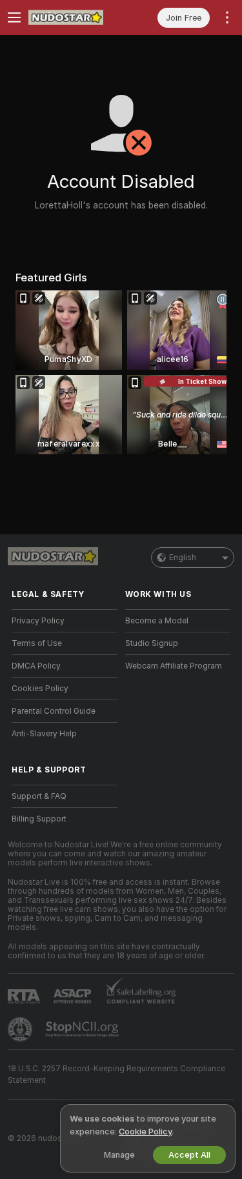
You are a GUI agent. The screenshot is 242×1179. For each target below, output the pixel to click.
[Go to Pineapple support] (21, 1029)
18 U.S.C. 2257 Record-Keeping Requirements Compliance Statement (116, 1074)
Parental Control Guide (54, 711)
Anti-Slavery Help (44, 733)
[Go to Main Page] (74, 17)
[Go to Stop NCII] (83, 1029)
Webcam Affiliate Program (173, 665)
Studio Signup (151, 643)
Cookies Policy (40, 688)
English (182, 557)
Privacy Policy (38, 620)
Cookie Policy (145, 1131)
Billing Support (39, 818)
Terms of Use (37, 643)
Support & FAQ (39, 796)
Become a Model (156, 620)
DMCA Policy (36, 665)
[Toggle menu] (14, 17)
